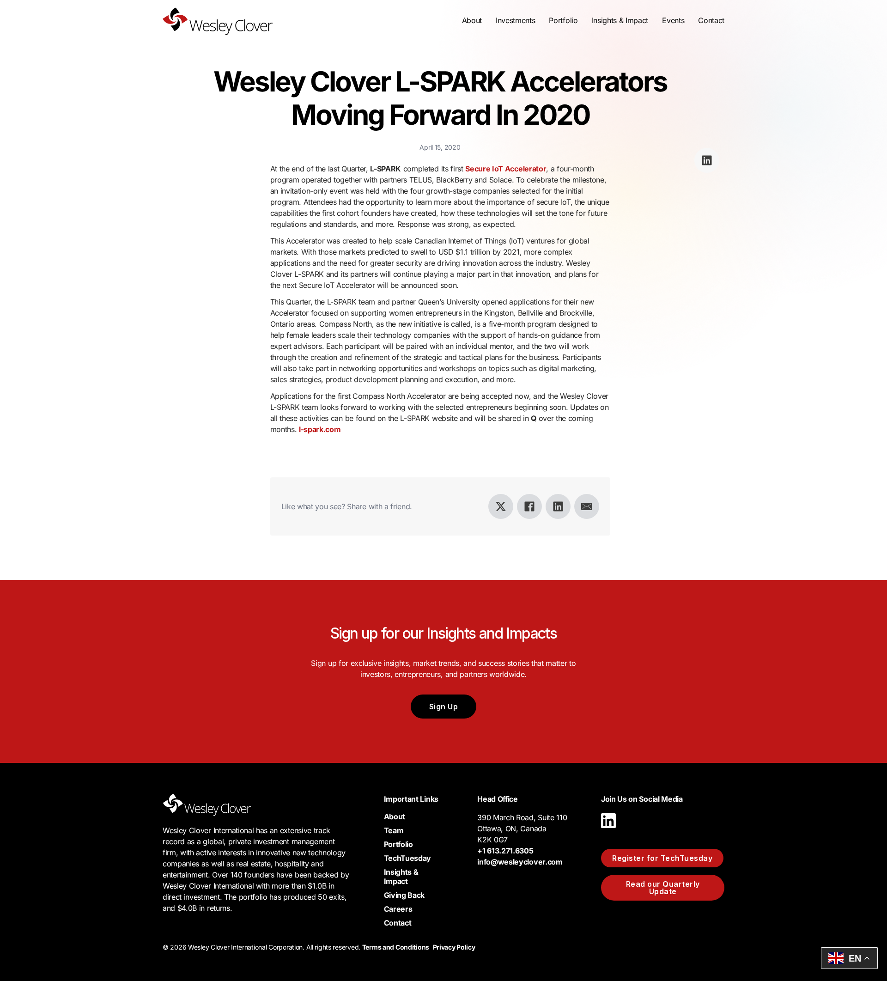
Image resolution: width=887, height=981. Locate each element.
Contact (711, 20)
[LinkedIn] (558, 506)
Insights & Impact (401, 876)
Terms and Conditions (395, 947)
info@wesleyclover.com (519, 861)
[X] (500, 506)
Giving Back (404, 895)
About (394, 816)
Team (394, 830)
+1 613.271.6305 (505, 850)
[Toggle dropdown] (472, 20)
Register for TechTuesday (662, 858)
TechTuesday (407, 858)
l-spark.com (319, 429)
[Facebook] (529, 506)
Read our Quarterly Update (663, 887)
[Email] (586, 506)
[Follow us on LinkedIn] (608, 830)
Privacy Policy (454, 947)
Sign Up (443, 706)
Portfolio (563, 20)
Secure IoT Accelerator (505, 168)
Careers (398, 909)
